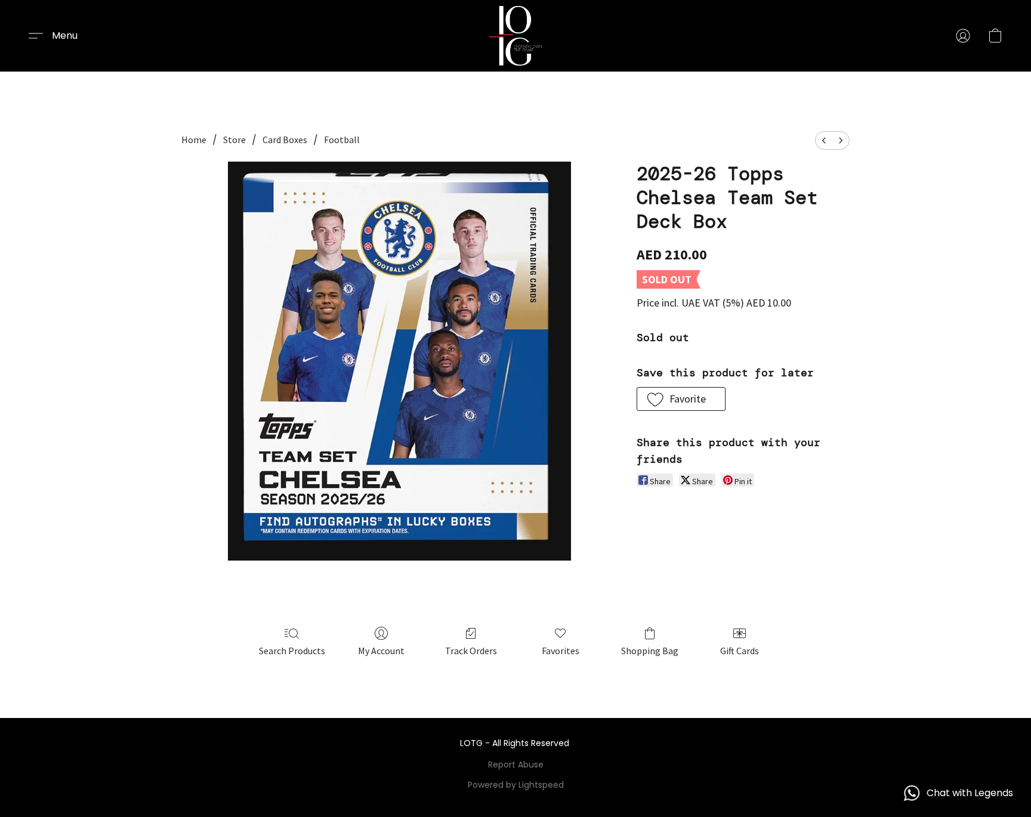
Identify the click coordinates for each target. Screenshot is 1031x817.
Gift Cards (739, 651)
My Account (381, 651)
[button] (515, 36)
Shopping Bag (649, 651)
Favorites (560, 651)
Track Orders (471, 651)
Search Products (292, 651)
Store (234, 140)
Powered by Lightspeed (516, 785)
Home (193, 140)
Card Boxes (285, 140)
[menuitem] (824, 140)
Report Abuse (516, 764)
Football (342, 140)
